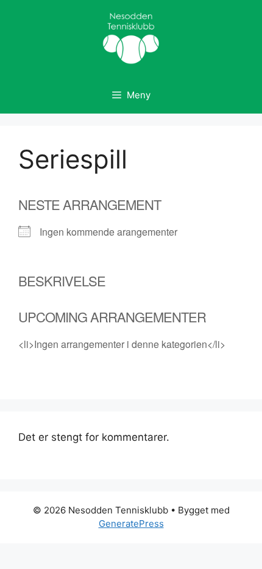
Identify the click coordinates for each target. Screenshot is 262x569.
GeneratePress (131, 523)
